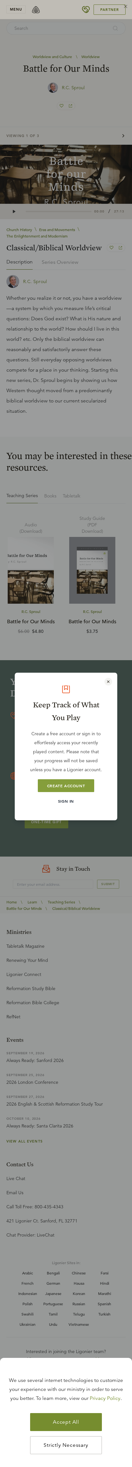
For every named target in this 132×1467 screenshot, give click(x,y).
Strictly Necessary (66, 1445)
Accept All (66, 1422)
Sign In (66, 801)
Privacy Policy (105, 1398)
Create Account (66, 785)
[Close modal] (108, 682)
